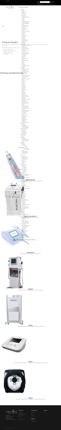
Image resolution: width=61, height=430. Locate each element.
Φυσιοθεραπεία (22, 137)
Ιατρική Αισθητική (23, 216)
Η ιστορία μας (20, 413)
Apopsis (23, 12)
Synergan (23, 30)
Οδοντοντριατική (23, 134)
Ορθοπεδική (22, 142)
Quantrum (23, 97)
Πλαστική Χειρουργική (23, 128)
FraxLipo (23, 20)
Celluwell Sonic (24, 35)
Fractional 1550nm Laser (26, 52)
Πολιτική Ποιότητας (21, 415)
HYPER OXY (23, 59)
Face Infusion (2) (24, 113)
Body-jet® (23, 117)
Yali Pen (23, 24)
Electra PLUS (24, 49)
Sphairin (23, 63)
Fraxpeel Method (24, 26)
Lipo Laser (23, 14)
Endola (23, 10)
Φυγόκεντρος (24, 81)
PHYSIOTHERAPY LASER (25, 139)
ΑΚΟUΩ (30, 361)
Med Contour (24, 13)
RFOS (23, 61)
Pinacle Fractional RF (25, 60)
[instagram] (45, 413)
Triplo (23, 104)
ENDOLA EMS (24, 11)
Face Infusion (24, 56)
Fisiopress (23, 38)
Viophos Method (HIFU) (25, 23)
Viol (31, 413)
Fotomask (23, 27)
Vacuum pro (24, 205)
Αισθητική (21, 9)
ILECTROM (23, 64)
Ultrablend (23, 43)
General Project (33, 412)
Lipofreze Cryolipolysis (25, 17)
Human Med (22, 163)
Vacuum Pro (24, 46)
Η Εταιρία (19, 412)
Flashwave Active (24, 39)
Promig (23, 33)
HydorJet (23, 18)
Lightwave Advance (25, 40)
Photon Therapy (24, 28)
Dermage (23, 37)
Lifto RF (23, 19)
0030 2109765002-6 (50, 4)
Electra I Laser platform (25, 48)
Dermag (23, 62)
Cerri (21, 154)
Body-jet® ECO (24, 119)
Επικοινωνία (20, 416)
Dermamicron (24, 15)
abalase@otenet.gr (41, 4)
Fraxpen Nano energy (25, 25)
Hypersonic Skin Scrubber (26, 45)
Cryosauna (23, 36)
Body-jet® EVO (24, 120)
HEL (38, 2)
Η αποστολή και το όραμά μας (22, 414)
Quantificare (33, 416)
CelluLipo (23, 34)
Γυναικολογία (22, 123)
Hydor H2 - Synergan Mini (26, 31)
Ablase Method (24, 47)
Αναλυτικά (4, 87)
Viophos (30, 325)
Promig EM (23, 44)
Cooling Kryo (24, 32)
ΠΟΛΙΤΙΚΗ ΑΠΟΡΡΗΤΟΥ (21, 419)
